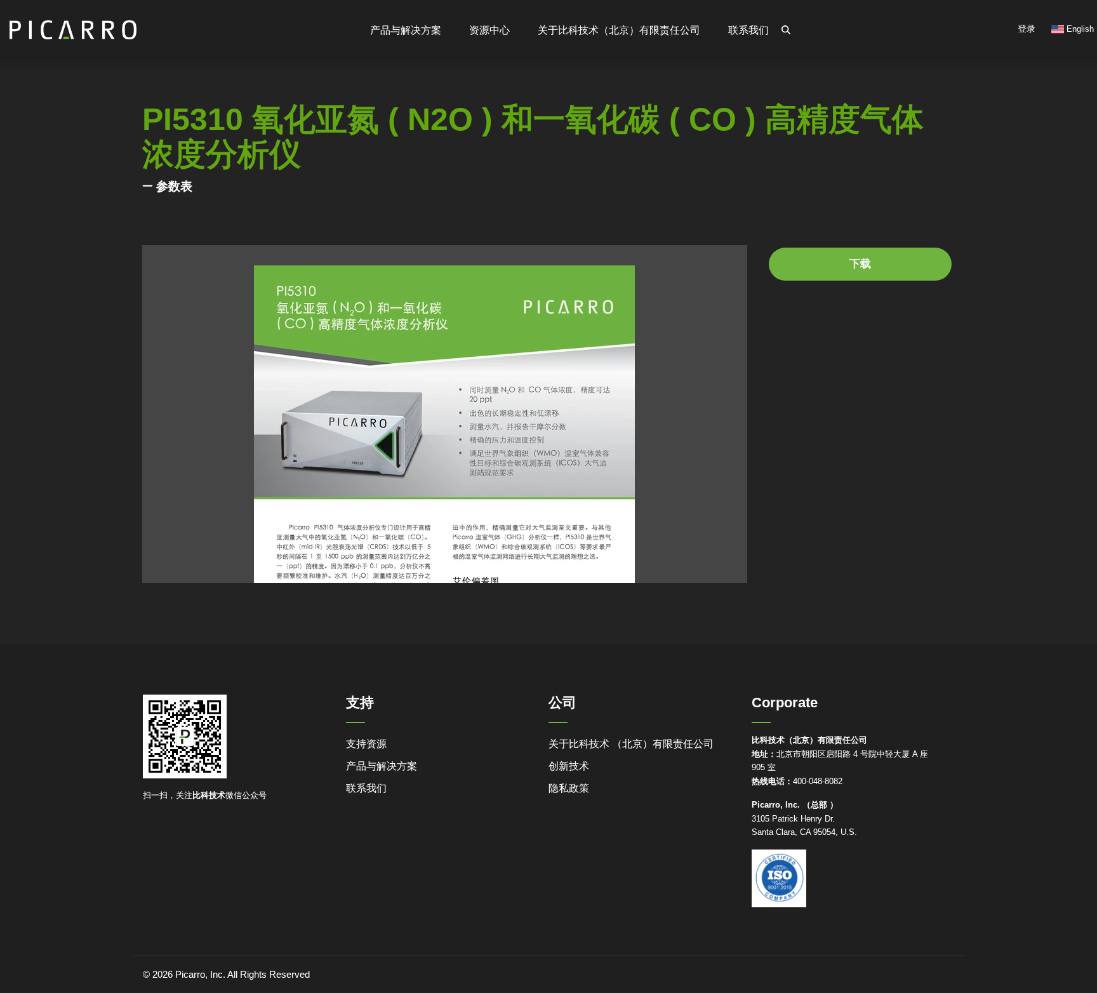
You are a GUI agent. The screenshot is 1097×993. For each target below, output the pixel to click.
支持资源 (366, 743)
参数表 (174, 186)
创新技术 (568, 766)
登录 (1026, 28)
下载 (860, 264)
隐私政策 (568, 788)
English (1079, 29)
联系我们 (748, 30)
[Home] (73, 24)
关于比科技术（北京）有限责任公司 (619, 30)
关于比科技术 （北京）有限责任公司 (631, 743)
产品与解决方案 (381, 766)
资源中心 (489, 30)
